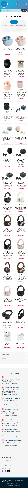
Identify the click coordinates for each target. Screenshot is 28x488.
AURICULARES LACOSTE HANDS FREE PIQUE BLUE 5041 (21, 184)
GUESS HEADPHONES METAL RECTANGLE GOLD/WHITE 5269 (20, 207)
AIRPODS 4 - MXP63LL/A (7, 344)
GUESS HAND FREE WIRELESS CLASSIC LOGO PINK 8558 (20, 94)
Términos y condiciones (9, 462)
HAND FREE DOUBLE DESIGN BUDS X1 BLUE (7, 50)
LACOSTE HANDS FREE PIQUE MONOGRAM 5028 (7, 184)
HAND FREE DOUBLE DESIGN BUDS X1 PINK (20, 50)
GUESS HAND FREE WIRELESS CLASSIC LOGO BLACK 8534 (7, 116)
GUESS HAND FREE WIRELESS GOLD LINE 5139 (7, 161)
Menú (11, 4)
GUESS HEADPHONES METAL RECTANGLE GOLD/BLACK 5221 (7, 254)
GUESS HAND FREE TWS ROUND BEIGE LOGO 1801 (20, 139)
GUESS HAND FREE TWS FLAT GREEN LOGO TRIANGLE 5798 (7, 139)
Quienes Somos (7, 465)
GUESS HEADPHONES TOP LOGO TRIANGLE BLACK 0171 (20, 301)
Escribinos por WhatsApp (10, 383)
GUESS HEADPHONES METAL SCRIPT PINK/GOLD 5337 (20, 254)
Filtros (14, 22)
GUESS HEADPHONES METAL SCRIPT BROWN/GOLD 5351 (20, 277)
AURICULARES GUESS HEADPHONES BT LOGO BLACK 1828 (7, 207)
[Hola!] (26, 4)
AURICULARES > (10, 14)
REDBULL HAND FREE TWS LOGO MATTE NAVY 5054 (21, 116)
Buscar (24, 10)
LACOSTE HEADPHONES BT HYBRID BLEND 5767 (7, 323)
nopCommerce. (17, 483)
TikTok (8, 471)
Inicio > (3, 14)
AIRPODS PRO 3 (20, 344)
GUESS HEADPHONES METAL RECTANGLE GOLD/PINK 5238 (7, 301)
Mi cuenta (21, 4)
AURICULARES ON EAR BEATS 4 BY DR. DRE (21, 323)
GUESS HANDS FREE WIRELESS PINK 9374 (7, 94)
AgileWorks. (17, 485)
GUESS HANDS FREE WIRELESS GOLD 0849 (20, 72)
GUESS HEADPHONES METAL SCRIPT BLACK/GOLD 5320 (21, 231)
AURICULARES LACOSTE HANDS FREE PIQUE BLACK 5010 (20, 162)
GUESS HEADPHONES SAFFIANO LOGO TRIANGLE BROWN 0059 (7, 277)
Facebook (2, 471)
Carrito (16, 4)
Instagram (5, 471)
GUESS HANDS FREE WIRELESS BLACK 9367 (7, 72)
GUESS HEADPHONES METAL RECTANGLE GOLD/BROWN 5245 (7, 231)
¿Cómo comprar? (7, 460)
